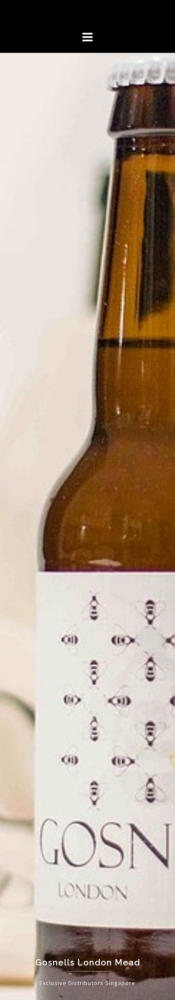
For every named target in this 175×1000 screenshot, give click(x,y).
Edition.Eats (87, 14)
